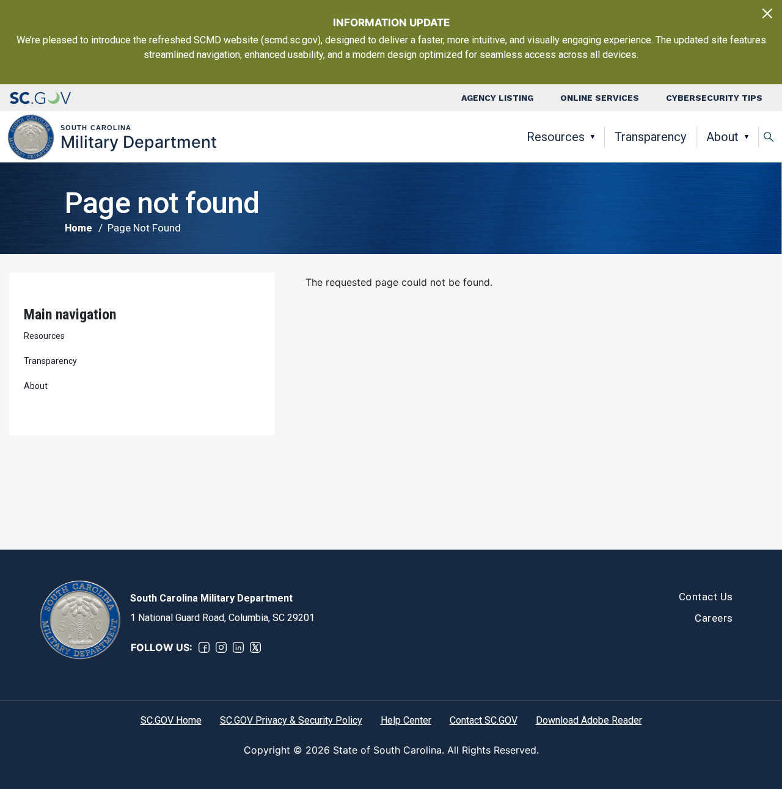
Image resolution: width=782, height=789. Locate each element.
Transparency (650, 136)
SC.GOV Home (171, 720)
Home (78, 228)
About (722, 136)
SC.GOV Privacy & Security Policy (291, 720)
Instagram (221, 647)
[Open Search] (768, 137)
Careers (714, 618)
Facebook (204, 647)
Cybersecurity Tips (714, 98)
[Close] (767, 13)
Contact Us (706, 597)
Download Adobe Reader (589, 720)
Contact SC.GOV (483, 720)
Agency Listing (497, 98)
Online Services (599, 98)
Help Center (406, 720)
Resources (556, 136)
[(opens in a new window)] (40, 97)
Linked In (238, 647)
